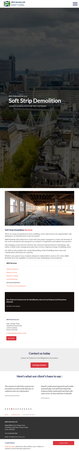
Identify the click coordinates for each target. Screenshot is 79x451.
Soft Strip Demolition (13, 282)
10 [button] (24, 409)
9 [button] (22, 409)
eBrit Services (11, 263)
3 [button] (9, 409)
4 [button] (11, 409)
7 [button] (18, 409)
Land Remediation (12, 279)
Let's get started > (39, 365)
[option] (21, 390)
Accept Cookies (63, 443)
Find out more (10, 446)
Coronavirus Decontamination (16, 286)
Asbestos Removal (12, 269)
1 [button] (5, 409)
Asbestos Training (12, 276)
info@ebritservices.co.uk (17, 333)
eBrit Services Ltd (12, 319)
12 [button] (28, 409)
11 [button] (26, 409)
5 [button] (13, 409)
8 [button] (20, 409)
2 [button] (7, 409)
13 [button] (30, 409)
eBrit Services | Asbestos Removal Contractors (14, 4)
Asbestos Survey (11, 272)
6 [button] (16, 409)
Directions (11, 338)
